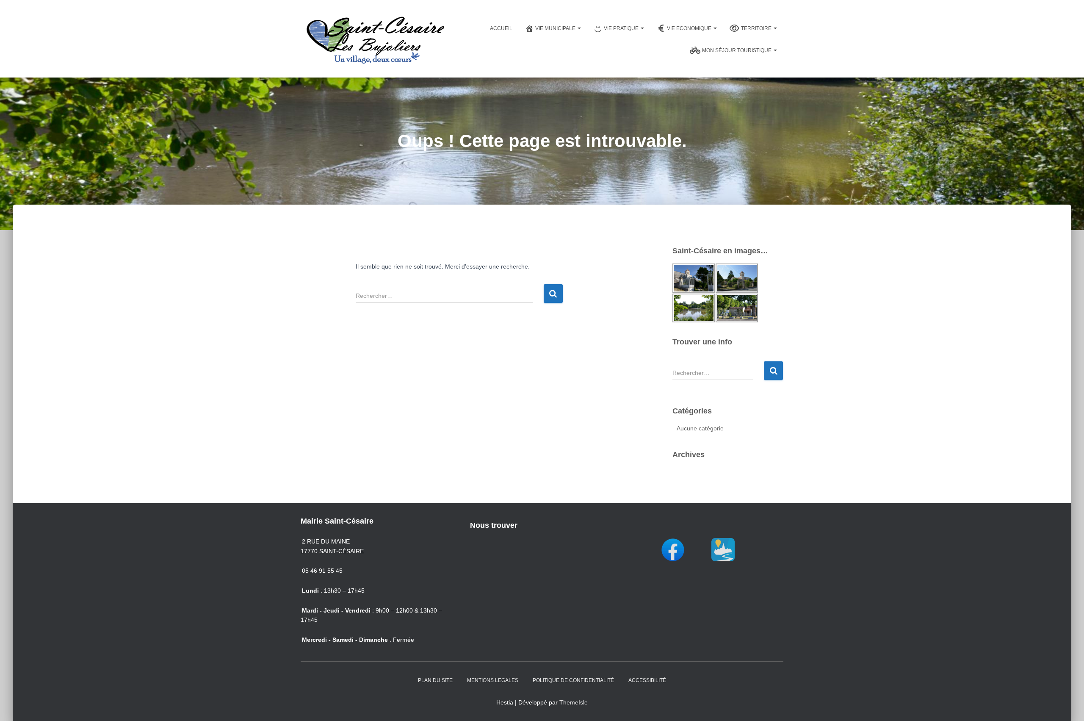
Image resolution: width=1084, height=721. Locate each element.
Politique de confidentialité (573, 680)
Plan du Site (435, 680)
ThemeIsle (573, 702)
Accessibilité (647, 680)
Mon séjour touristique (737, 50)
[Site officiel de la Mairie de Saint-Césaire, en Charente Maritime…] (374, 38)
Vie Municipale (556, 28)
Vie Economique (690, 28)
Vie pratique (622, 28)
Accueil (501, 28)
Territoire (757, 28)
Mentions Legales (492, 680)
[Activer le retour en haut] (1067, 704)
